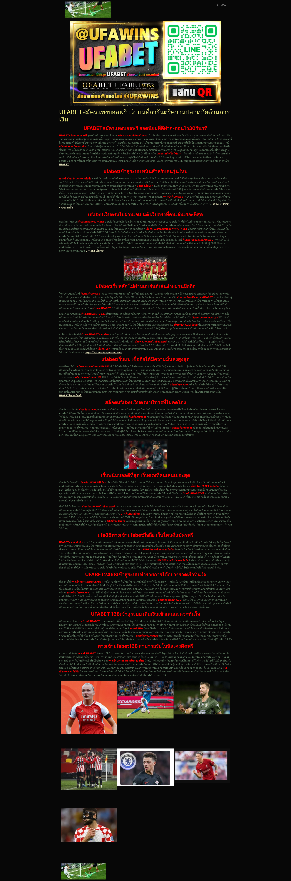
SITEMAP (222, 4)
